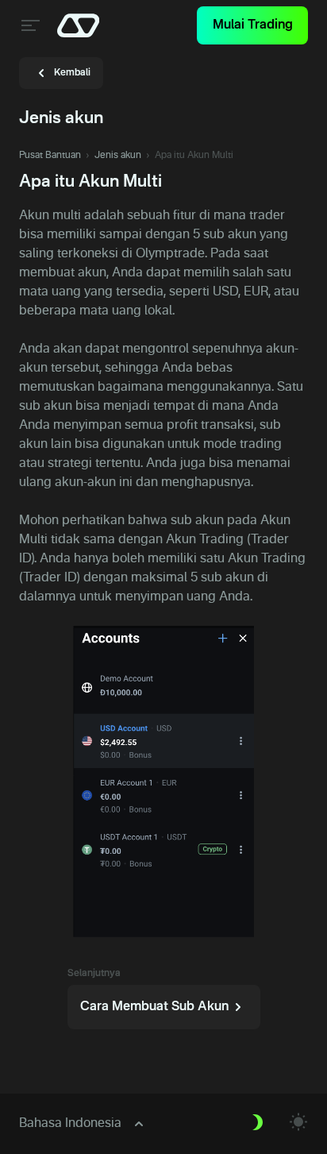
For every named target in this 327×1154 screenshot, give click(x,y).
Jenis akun (117, 155)
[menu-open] (28, 25)
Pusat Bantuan (50, 155)
